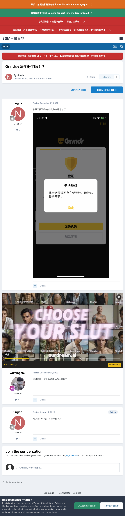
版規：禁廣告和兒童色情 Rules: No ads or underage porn (60, 4)
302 (19, 399)
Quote (43, 286)
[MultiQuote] (35, 286)
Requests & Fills (44, 78)
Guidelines (7, 506)
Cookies (77, 493)
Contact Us (64, 493)
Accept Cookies (88, 505)
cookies (55, 506)
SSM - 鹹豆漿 (13, 38)
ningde (20, 75)
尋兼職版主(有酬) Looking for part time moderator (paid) (60, 13)
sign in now (72, 455)
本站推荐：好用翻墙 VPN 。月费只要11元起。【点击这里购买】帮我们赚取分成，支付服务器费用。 (60, 30)
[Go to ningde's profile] (8, 77)
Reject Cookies (112, 505)
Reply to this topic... (32, 467)
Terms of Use (39, 503)
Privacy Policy (54, 503)
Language (49, 493)
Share (91, 77)
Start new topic (78, 89)
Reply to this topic (106, 89)
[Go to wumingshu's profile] (18, 384)
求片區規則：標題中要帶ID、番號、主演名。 (60, 21)
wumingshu (17, 373)
